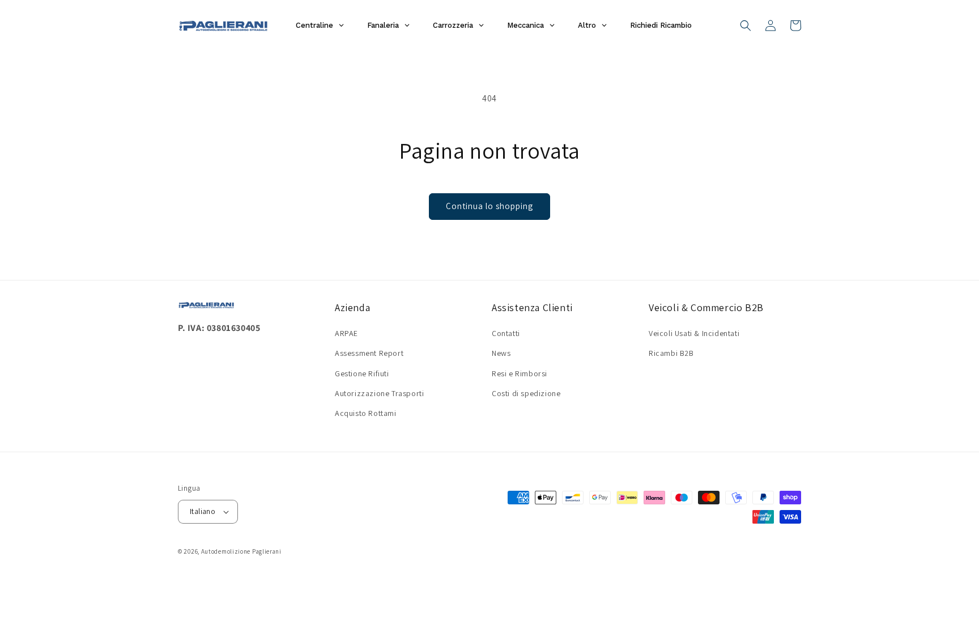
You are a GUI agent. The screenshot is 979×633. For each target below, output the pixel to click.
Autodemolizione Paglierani (241, 551)
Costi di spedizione (526, 393)
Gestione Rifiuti (362, 373)
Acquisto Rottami (366, 413)
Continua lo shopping (489, 206)
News (501, 353)
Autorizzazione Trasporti (379, 393)
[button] (745, 25)
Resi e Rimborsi (519, 373)
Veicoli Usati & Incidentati (694, 333)
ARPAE (346, 333)
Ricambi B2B (671, 353)
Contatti (506, 333)
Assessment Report (369, 353)
